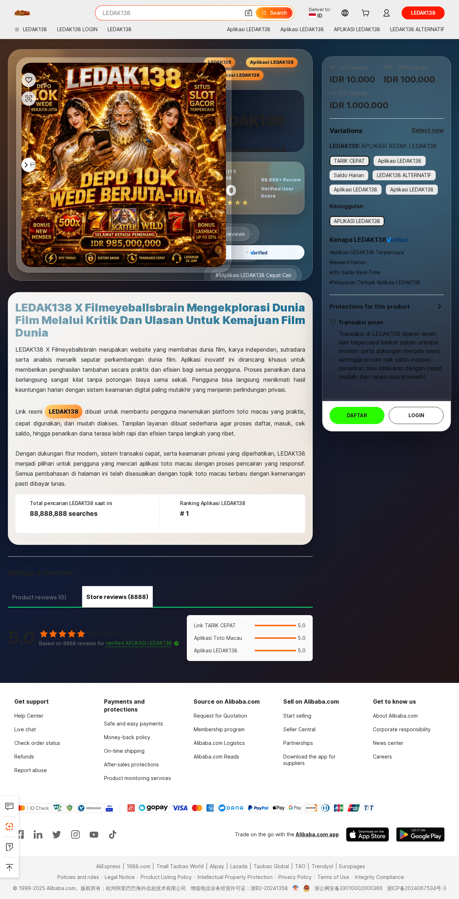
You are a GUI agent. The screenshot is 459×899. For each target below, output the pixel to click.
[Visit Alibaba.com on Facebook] (19, 834)
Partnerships (298, 743)
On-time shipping (124, 751)
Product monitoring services (137, 778)
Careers (382, 756)
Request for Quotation (220, 716)
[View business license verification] (295, 888)
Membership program (219, 729)
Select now (428, 130)
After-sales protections (131, 764)
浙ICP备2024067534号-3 (416, 888)
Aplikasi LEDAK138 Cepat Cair (254, 275)
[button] (248, 13)
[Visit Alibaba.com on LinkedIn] (38, 834)
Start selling (297, 716)
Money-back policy (127, 737)
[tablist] (160, 596)
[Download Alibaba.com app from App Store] (367, 834)
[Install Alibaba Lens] (9, 826)
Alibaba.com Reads (216, 756)
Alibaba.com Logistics (219, 743)
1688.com (138, 866)
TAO (300, 866)
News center (388, 743)
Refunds (24, 756)
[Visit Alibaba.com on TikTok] (113, 834)
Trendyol (322, 866)
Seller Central (299, 729)
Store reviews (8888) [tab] (117, 596)
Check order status (37, 743)
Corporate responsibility (402, 729)
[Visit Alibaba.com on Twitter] (57, 834)
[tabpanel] (160, 638)
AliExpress (108, 866)
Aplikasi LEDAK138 (272, 62)
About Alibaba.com (395, 716)
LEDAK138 (239, 252)
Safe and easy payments (133, 723)
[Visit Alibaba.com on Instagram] (75, 834)
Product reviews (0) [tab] (39, 597)
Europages (352, 866)
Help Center (28, 716)
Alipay (217, 866)
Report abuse (30, 770)
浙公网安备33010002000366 (348, 888)
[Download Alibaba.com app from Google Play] (420, 834)
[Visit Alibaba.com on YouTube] (94, 834)
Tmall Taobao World (180, 866)
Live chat (25, 729)
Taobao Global (271, 866)
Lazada (238, 866)
